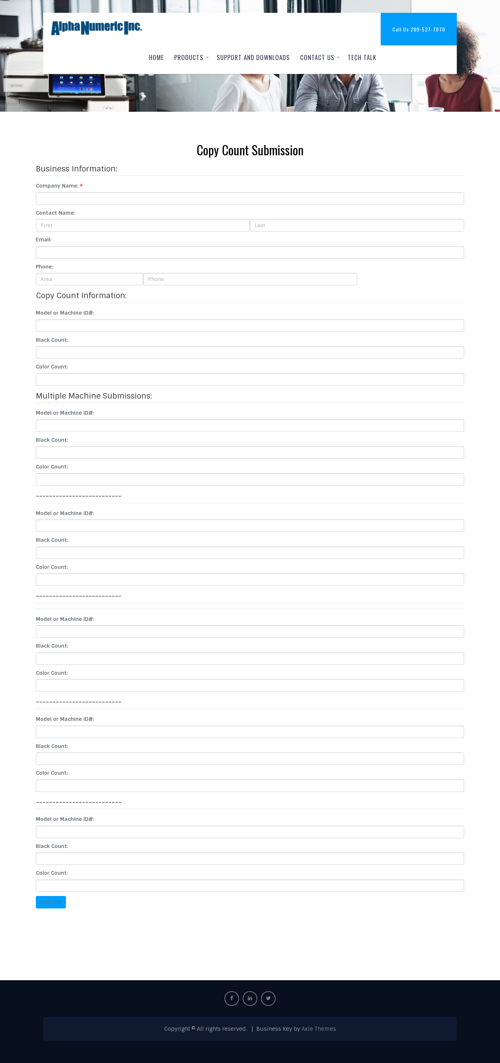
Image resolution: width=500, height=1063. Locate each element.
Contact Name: (55, 213)
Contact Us (317, 57)
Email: (43, 239)
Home (156, 57)
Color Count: (52, 366)
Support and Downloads (253, 57)
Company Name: (57, 185)
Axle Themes (319, 1029)
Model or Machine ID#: (65, 313)
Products (189, 57)
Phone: (44, 266)
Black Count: (52, 340)
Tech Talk (362, 57)
